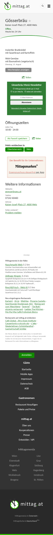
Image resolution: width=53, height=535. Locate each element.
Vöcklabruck (14, 475)
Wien (14, 456)
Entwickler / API (26, 440)
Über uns (26, 425)
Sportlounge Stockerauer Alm (19, 304)
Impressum (26, 379)
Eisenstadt (14, 461)
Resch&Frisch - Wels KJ (16, 287)
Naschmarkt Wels (14, 265)
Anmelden (27, 355)
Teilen (28, 77)
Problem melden (13, 213)
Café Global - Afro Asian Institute (20, 321)
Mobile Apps (26, 374)
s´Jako (33, 324)
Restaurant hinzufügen (26, 405)
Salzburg (39, 466)
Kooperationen (26, 430)
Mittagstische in (26, 521)
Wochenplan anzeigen (18, 70)
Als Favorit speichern (17, 139)
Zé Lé (16, 301)
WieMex (25, 301)
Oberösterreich (14, 149)
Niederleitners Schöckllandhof (19, 326)
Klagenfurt (14, 466)
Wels (28, 149)
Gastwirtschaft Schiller (15, 329)
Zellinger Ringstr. (13, 276)
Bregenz (14, 480)
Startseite (26, 369)
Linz (38, 456)
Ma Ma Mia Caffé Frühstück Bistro (21, 312)
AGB (26, 388)
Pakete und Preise (26, 409)
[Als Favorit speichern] (29, 21)
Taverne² (26, 307)
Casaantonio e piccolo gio (17, 324)
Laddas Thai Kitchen (34, 309)
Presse (26, 435)
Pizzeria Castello (37, 301)
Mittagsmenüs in (26, 516)
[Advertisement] (26, 42)
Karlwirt (9, 301)
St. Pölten (38, 480)
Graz (38, 461)
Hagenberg (38, 470)
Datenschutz (26, 384)
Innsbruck (38, 475)
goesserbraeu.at (13, 192)
